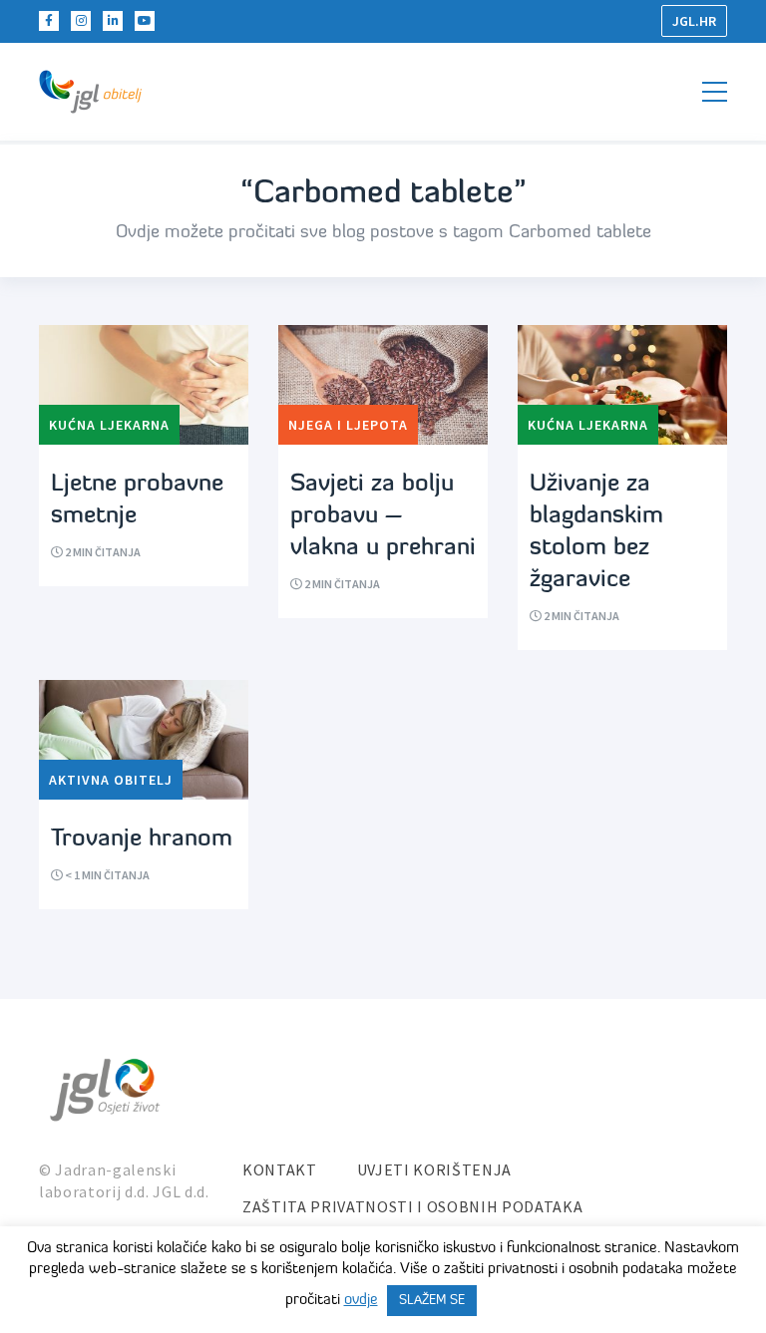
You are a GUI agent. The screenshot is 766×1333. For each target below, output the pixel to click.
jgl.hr (694, 21)
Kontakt (279, 1169)
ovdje (361, 1300)
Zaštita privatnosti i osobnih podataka (412, 1206)
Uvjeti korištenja (434, 1169)
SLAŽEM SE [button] (432, 1300)
